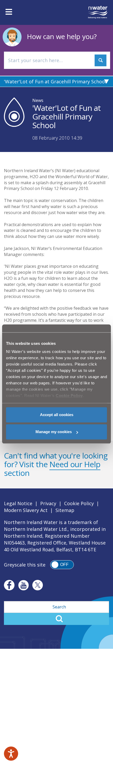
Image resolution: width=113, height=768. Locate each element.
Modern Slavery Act (26, 510)
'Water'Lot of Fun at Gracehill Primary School (55, 81)
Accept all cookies (56, 414)
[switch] (62, 564)
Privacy (48, 503)
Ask (100, 60)
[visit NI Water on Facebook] (9, 585)
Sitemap (64, 510)
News (37, 100)
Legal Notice (18, 503)
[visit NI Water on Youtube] (23, 585)
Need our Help (74, 464)
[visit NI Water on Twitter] (37, 585)
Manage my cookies (53, 431)
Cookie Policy (79, 503)
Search (56, 619)
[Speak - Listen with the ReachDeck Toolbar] (11, 754)
